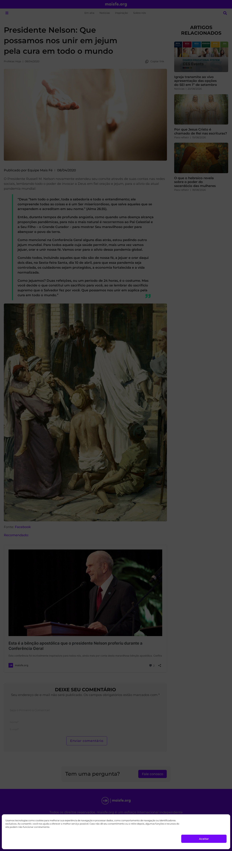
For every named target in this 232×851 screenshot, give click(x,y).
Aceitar (204, 838)
